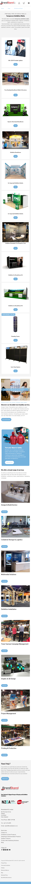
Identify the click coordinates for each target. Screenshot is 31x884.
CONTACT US (9, 462)
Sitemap (2, 867)
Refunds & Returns (5, 870)
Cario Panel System (15, 367)
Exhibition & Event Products (8, 834)
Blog (2, 842)
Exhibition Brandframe (15, 152)
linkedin (4, 850)
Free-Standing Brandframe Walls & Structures (15, 90)
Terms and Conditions (5, 865)
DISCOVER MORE (6, 419)
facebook (2, 850)
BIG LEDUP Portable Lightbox (15, 60)
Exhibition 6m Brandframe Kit (15, 305)
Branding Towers (15, 336)
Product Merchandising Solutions (10, 840)
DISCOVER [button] (4, 511)
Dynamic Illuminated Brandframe (15, 121)
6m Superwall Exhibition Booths (15, 213)
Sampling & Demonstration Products (11, 836)
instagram (8, 850)
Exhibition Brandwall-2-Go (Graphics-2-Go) (15, 243)
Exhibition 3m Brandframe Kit (15, 275)
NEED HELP (5, 778)
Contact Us (4, 832)
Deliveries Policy (4, 875)
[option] (15, 390)
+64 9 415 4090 (7, 823)
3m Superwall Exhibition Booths (15, 183)
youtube (9, 850)
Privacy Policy (4, 862)
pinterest (6, 850)
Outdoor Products (5, 838)
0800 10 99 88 (11, 819)
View (15, 64)
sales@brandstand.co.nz (11, 825)
